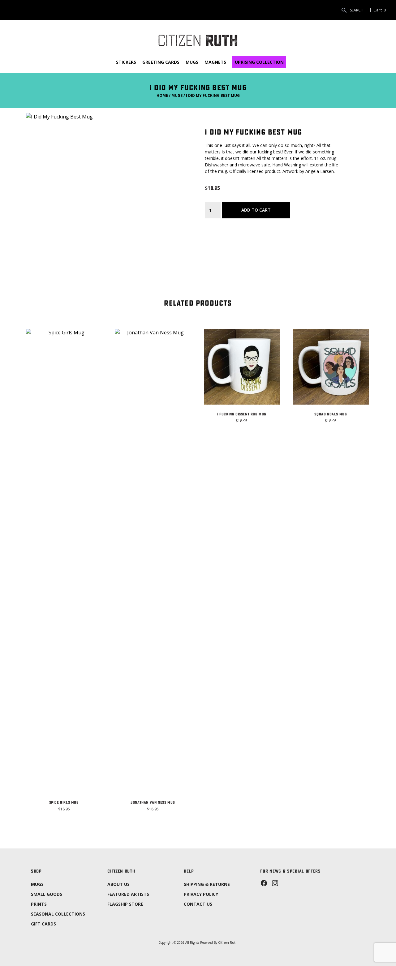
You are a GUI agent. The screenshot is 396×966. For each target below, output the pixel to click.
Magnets (215, 62)
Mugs (192, 62)
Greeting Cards (160, 62)
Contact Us (198, 904)
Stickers (126, 62)
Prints (39, 904)
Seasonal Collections (58, 914)
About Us (118, 884)
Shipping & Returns (207, 884)
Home (162, 95)
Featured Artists (128, 894)
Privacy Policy (201, 894)
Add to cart (256, 210)
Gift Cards (43, 924)
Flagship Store (125, 904)
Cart (377, 10)
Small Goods (46, 894)
